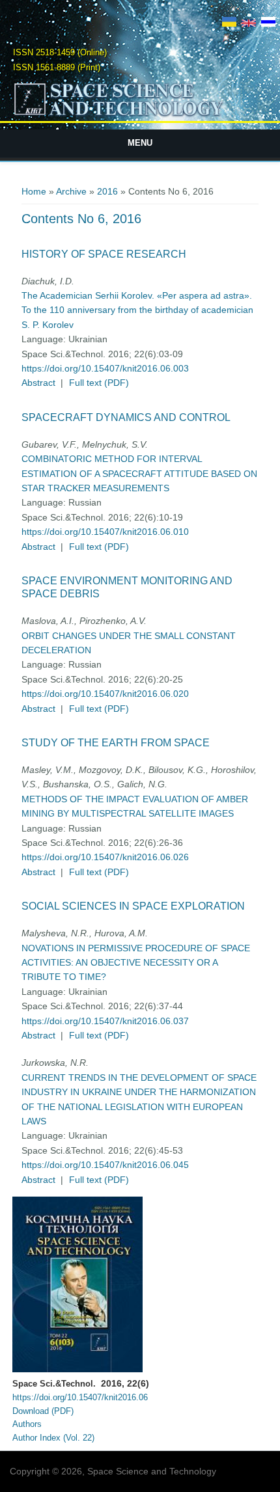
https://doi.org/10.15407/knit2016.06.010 (105, 531)
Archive (71, 191)
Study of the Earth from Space (115, 742)
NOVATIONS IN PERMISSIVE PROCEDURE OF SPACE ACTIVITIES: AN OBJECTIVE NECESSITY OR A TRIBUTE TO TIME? (135, 963)
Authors (27, 1424)
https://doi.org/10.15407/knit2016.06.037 (105, 1021)
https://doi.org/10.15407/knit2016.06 (80, 1397)
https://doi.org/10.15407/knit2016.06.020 (105, 693)
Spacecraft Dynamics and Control (126, 417)
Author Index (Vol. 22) (53, 1438)
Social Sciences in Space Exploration (133, 906)
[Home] (140, 115)
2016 (107, 191)
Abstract (38, 382)
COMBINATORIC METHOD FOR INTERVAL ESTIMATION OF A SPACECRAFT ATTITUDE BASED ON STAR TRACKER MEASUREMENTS (139, 473)
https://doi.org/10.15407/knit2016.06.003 (105, 368)
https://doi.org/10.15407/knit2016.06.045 (105, 1165)
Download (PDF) (43, 1411)
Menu (140, 143)
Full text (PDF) (99, 382)
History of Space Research (103, 254)
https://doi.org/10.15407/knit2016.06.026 (105, 857)
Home (33, 191)
